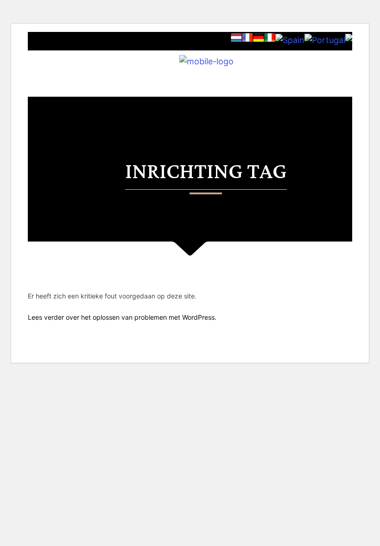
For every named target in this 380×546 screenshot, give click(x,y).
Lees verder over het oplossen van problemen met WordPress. (122, 317)
